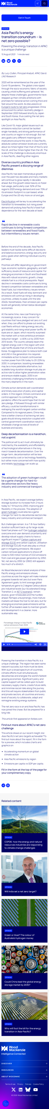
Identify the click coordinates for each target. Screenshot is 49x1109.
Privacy (20, 1084)
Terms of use (10, 1084)
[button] (38, 3)
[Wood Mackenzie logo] (9, 3)
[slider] (22, 644)
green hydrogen (9, 511)
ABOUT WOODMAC (11, 1076)
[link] (24, 1050)
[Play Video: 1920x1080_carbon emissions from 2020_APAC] (24, 631)
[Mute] (35, 644)
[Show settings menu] (40, 644)
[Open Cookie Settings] (6, 1103)
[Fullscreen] (45, 644)
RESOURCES (8, 1070)
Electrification (9, 201)
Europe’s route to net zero (14, 106)
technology (19, 463)
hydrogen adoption (37, 530)
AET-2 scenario (24, 591)
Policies (28, 1084)
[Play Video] (4, 644)
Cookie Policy (38, 1084)
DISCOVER (7, 1063)
